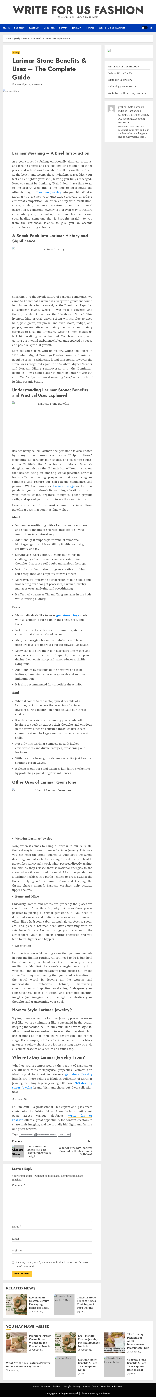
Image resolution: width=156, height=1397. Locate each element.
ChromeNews (88, 1393)
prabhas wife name (129, 107)
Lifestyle (49, 27)
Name (16, 1226)
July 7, (82, 1312)
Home (6, 27)
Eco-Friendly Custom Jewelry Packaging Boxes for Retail (16, 1304)
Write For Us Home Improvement (127, 93)
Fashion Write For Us (120, 73)
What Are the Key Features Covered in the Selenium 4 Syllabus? (28, 1364)
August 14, (37, 1350)
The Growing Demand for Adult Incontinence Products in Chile (114, 1342)
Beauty (63, 27)
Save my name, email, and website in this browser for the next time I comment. (51, 1264)
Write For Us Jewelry (120, 79)
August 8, (14, 1370)
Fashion (34, 27)
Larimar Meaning (27, 1134)
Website (17, 1250)
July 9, (28, 84)
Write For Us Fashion (78, 10)
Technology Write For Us (122, 86)
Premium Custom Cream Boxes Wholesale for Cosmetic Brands (16, 1342)
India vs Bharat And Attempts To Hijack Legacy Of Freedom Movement (133, 114)
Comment (18, 1185)
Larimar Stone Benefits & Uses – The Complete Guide (65, 1366)
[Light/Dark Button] (145, 27)
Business (19, 27)
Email (16, 1238)
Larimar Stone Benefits (46, 1134)
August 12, (37, 1312)
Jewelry (77, 27)
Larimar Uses (64, 1134)
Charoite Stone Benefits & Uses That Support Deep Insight (64, 1304)
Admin (18, 84)
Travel (90, 27)
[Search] (151, 28)
